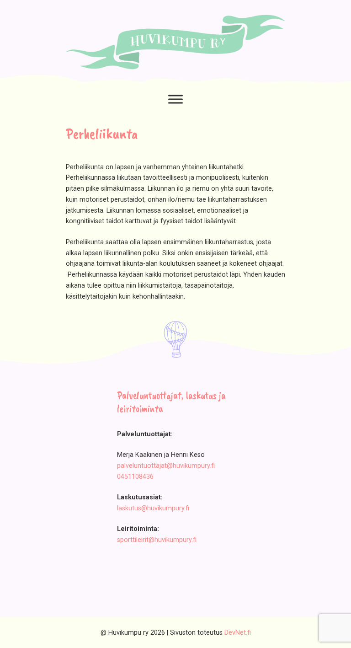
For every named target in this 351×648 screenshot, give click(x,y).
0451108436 (135, 477)
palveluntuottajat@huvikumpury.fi (166, 466)
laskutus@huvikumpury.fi (153, 508)
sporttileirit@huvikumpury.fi (157, 540)
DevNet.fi (237, 633)
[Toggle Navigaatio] (175, 99)
